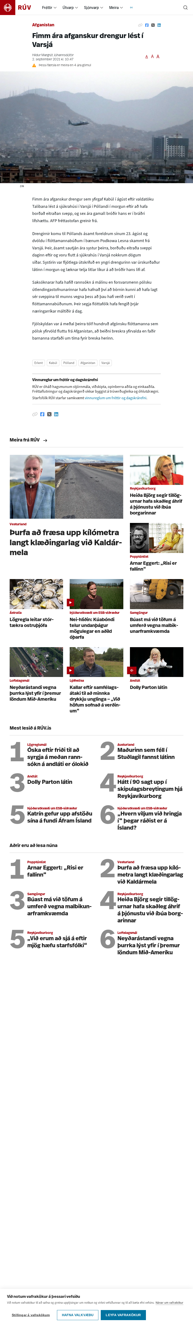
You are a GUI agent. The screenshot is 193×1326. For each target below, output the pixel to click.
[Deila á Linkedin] (159, 25)
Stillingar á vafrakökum (31, 1315)
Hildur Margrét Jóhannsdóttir (53, 55)
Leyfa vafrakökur (123, 1315)
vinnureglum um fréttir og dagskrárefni (115, 397)
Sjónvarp (91, 7)
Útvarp (68, 7)
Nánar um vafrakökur (169, 1303)
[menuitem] (55, 7)
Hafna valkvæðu (78, 1315)
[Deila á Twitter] (153, 25)
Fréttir (47, 7)
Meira (114, 7)
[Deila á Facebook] (147, 25)
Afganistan (43, 25)
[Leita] (185, 7)
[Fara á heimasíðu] (19, 7)
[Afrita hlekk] (140, 25)
